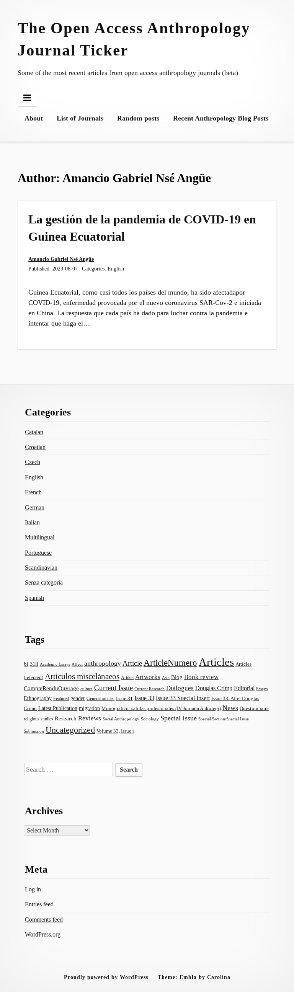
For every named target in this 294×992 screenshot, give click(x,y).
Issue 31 (124, 698)
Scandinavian (41, 567)
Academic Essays (55, 664)
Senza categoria (44, 582)
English (116, 269)
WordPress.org (42, 934)
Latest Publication (57, 708)
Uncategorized (70, 730)
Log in (33, 889)
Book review (201, 677)
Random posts (138, 118)
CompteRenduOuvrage (51, 688)
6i (26, 664)
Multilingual (39, 537)
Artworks (147, 677)
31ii (34, 664)
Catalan (34, 432)
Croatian (35, 447)
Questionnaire (254, 708)
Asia (166, 677)
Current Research (149, 688)
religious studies (38, 719)
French (33, 492)
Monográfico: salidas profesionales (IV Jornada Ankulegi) (161, 708)
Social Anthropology (121, 719)
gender (77, 698)
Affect (77, 664)
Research (66, 718)
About (33, 118)
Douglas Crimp (213, 688)
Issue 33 (144, 698)
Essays (262, 689)
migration (89, 708)
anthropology (102, 663)
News (230, 708)
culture (86, 688)
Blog (177, 677)
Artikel (127, 677)
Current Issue (113, 688)
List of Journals (80, 118)
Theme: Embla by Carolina (194, 977)
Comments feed (44, 919)
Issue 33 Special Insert (183, 698)
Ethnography (38, 698)
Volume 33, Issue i (115, 731)
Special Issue (178, 718)
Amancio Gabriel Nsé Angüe (61, 259)
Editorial (244, 688)
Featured (61, 698)
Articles (216, 662)
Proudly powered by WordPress (106, 977)
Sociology (150, 719)
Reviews (89, 718)
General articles (100, 698)
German (34, 507)
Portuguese (38, 552)
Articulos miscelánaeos (82, 676)
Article (132, 663)
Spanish (34, 598)
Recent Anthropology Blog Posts (220, 118)
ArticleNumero (170, 663)
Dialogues (180, 688)
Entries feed (39, 904)
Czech (32, 462)
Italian (32, 522)
